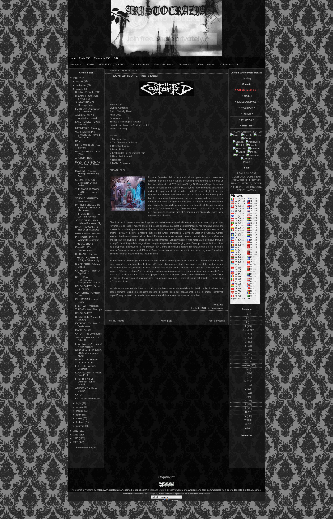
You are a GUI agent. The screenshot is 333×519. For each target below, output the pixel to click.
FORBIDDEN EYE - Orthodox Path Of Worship (85, 382)
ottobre (80, 81)
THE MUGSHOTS (84, 243)
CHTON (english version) (87, 398)
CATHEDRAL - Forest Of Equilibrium (87, 272)
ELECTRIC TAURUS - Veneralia (86, 367)
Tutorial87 (192, 494)
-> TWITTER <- (247, 125)
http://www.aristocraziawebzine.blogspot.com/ (122, 490)
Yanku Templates (166, 494)
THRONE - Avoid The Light (88, 309)
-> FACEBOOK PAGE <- (246, 102)
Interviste (246, 365)
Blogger (92, 447)
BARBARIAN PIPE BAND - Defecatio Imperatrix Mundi (88, 353)
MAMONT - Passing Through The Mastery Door (87, 174)
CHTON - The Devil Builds (88, 333)
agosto (80, 89)
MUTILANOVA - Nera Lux (88, 233)
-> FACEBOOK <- (247, 107)
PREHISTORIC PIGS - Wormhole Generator (87, 238)
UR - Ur (79, 141)
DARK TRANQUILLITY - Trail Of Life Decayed (87, 228)
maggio (80, 411)
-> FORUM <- (247, 114)
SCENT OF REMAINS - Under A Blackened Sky (88, 222)
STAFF (90, 64)
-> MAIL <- (246, 96)
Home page (75, 64)
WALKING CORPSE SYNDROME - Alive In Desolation (87, 135)
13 (247, 314)
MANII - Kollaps (83, 330)
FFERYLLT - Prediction (87, 305)
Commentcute (203, 494)
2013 (76, 78)
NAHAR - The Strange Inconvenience (86, 361)
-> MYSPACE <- (246, 119)
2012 (76, 431)
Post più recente (116, 320)
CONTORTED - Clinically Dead (135, 75)
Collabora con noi (229, 64)
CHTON (79, 394)
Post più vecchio (216, 320)
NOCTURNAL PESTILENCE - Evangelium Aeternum (87, 280)
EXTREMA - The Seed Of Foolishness (88, 325)
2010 (76, 438)
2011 (76, 434)
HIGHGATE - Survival (86, 254)
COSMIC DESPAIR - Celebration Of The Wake (86, 183)
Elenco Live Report (163, 64)
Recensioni (217, 308)
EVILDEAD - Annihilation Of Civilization (87, 110)
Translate (175, 501)
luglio (79, 403)
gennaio (80, 426)
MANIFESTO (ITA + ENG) (112, 64)
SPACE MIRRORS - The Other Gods (87, 339)
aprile (79, 414)
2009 (76, 442)
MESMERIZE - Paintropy (88, 128)
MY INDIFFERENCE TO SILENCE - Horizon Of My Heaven (87, 208)
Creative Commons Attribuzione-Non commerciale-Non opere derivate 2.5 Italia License (214, 490)
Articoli (246, 330)
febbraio (80, 422)
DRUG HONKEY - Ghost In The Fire (87, 287)
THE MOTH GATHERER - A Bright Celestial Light (88, 259)
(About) (246, 162)
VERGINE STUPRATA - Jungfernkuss (87, 200)
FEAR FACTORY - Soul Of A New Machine (88, 345)
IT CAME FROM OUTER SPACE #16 (87, 97)
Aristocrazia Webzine (132, 494)
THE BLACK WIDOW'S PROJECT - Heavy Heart (87, 192)
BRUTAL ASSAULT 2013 (87, 92)
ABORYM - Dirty (83, 158)
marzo (79, 418)
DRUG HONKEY (83, 313)
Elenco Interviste (206, 64)
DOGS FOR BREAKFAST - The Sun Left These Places (88, 164)
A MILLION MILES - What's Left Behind (86, 117)
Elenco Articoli (186, 64)
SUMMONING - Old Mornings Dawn (85, 103)
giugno (79, 407)
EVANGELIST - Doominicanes (83, 249)
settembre (81, 85)
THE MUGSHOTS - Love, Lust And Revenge (88, 215)
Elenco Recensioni (139, 64)
